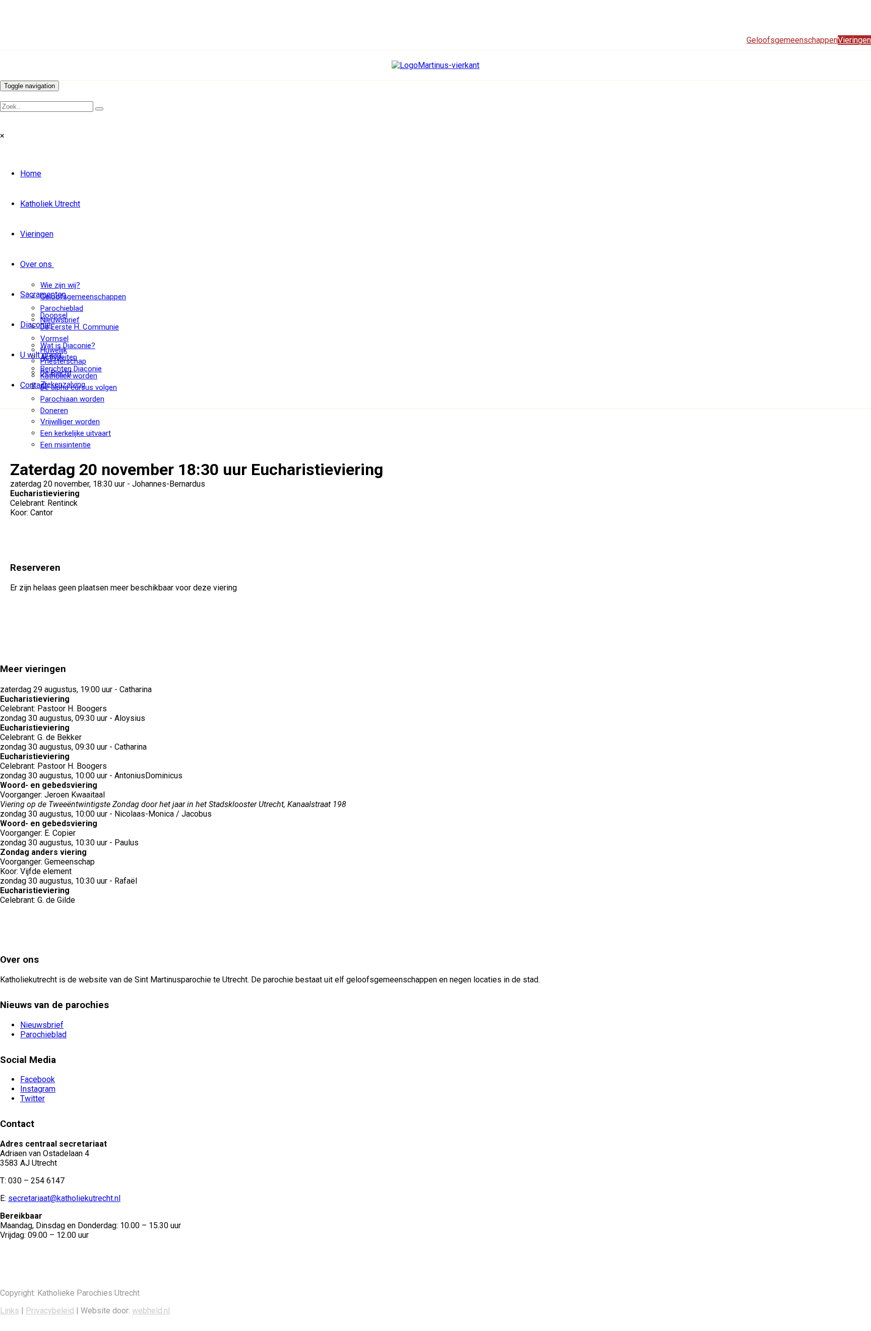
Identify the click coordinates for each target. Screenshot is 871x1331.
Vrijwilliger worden (70, 421)
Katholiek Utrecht (50, 204)
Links (9, 1310)
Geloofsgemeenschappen (83, 296)
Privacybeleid (50, 1310)
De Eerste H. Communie (79, 326)
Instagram (37, 1089)
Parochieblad (61, 308)
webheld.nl (151, 1310)
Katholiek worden (68, 375)
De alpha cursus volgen (78, 387)
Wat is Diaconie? (67, 345)
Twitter (32, 1098)
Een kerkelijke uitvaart (75, 433)
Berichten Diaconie (71, 368)
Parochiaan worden (72, 399)
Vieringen (36, 234)
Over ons (36, 264)
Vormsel (54, 338)
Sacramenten (43, 294)
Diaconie (35, 324)
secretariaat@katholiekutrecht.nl (64, 1198)
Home (30, 173)
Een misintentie (65, 444)
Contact (33, 385)
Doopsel (54, 315)
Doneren (54, 410)
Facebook (37, 1079)
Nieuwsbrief (42, 1025)
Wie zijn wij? (60, 285)
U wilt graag (40, 355)
